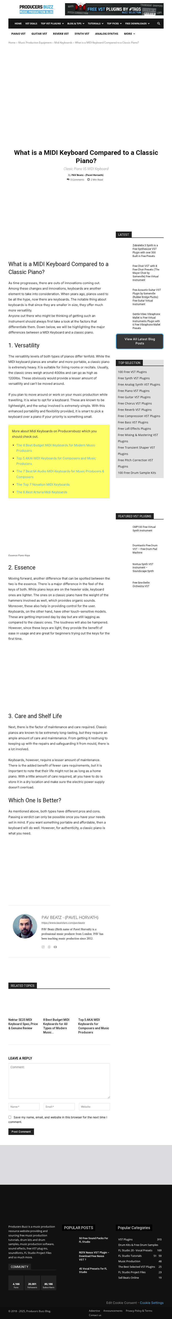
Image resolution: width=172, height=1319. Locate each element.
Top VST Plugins (51, 23)
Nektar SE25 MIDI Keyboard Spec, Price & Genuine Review (23, 1024)
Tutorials (94, 23)
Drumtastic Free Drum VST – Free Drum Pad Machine (145, 549)
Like (16, 1277)
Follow (32, 1277)
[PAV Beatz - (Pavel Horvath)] (25, 931)
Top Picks (113, 23)
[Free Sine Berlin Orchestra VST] (123, 588)
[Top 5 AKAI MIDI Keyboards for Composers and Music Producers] (94, 1005)
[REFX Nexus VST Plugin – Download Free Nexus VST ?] (69, 1256)
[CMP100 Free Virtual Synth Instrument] (123, 532)
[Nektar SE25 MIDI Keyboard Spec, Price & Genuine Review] (24, 1005)
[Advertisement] (59, 224)
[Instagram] (43, 946)
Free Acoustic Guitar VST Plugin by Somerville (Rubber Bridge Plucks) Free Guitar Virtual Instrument (147, 297)
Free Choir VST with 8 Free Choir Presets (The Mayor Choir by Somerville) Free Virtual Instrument (146, 273)
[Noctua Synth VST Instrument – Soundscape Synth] (123, 569)
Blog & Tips (74, 23)
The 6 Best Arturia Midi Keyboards (41, 492)
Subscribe (49, 1277)
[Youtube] (55, 946)
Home (18, 23)
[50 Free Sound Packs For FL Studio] (69, 1242)
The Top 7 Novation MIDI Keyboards (43, 484)
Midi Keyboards (63, 42)
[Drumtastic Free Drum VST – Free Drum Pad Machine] (123, 550)
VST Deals (31, 23)
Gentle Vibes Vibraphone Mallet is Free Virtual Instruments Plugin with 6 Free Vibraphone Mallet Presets (146, 321)
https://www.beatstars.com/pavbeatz (63, 922)
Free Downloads (136, 23)
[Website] (49, 946)
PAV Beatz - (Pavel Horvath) (87, 175)
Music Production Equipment (35, 42)
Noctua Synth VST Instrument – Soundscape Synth (143, 568)
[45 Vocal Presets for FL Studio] (69, 1272)
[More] (87, 972)
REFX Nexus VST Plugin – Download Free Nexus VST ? (94, 1256)
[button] (159, 24)
